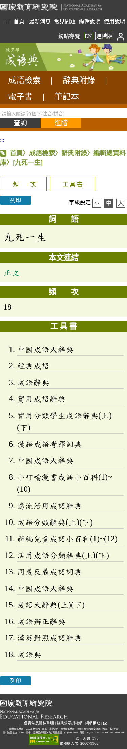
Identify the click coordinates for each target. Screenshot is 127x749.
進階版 (104, 36)
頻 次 (24, 184)
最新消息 (40, 21)
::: (7, 21)
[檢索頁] (34, 69)
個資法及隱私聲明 (39, 723)
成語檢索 (24, 80)
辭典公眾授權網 (70, 723)
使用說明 (114, 21)
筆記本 (67, 96)
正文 (11, 272)
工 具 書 (73, 184)
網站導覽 (69, 36)
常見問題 (65, 21)
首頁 (19, 21)
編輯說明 (90, 21)
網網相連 (92, 723)
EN (88, 36)
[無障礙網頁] (44, 739)
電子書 (20, 96)
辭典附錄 (79, 80)
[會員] (120, 36)
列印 (15, 200)
